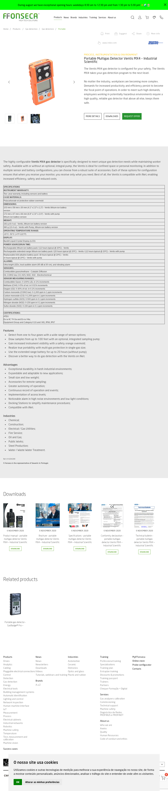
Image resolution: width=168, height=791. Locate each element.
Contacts (136, 669)
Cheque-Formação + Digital (113, 688)
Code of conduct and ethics (113, 739)
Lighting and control (13, 699)
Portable (62, 29)
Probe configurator (141, 665)
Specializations (107, 664)
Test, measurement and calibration (15, 738)
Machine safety (11, 730)
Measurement (10, 712)
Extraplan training (109, 671)
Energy (6, 685)
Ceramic (72, 664)
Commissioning (107, 702)
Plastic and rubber (77, 674)
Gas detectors (48, 29)
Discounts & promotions (112, 674)
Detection (8, 678)
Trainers (104, 681)
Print (107, 33)
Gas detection (31, 29)
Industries (83, 17)
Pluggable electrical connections (19, 671)
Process (7, 716)
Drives (6, 661)
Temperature (10, 733)
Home (6, 29)
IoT (5, 709)
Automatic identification (15, 695)
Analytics (7, 664)
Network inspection (13, 702)
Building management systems (18, 692)
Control (7, 674)
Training (93, 17)
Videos (39, 671)
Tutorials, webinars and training (51, 674)
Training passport (109, 678)
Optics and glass (76, 671)
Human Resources (109, 735)
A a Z (38, 685)
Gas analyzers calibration (112, 698)
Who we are (106, 725)
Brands (74, 17)
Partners (104, 685)
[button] (74, 82)
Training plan (106, 668)
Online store (138, 661)
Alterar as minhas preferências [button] (42, 782)
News (66, 17)
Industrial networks (13, 723)
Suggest (123, 33)
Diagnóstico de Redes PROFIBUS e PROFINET (111, 713)
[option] (41, 82)
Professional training (110, 661)
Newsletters (42, 664)
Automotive (74, 661)
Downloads (41, 668)
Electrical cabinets (12, 719)
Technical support (109, 705)
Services (102, 17)
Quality (103, 732)
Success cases (10, 749)
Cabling (7, 668)
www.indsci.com (109, 43)
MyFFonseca (138, 657)
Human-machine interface (16, 706)
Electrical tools (10, 688)
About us (112, 17)
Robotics (7, 726)
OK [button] (17, 782)
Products (58, 17)
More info (155, 33)
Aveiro (103, 728)
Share (139, 33)
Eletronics (73, 668)
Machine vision (10, 743)
